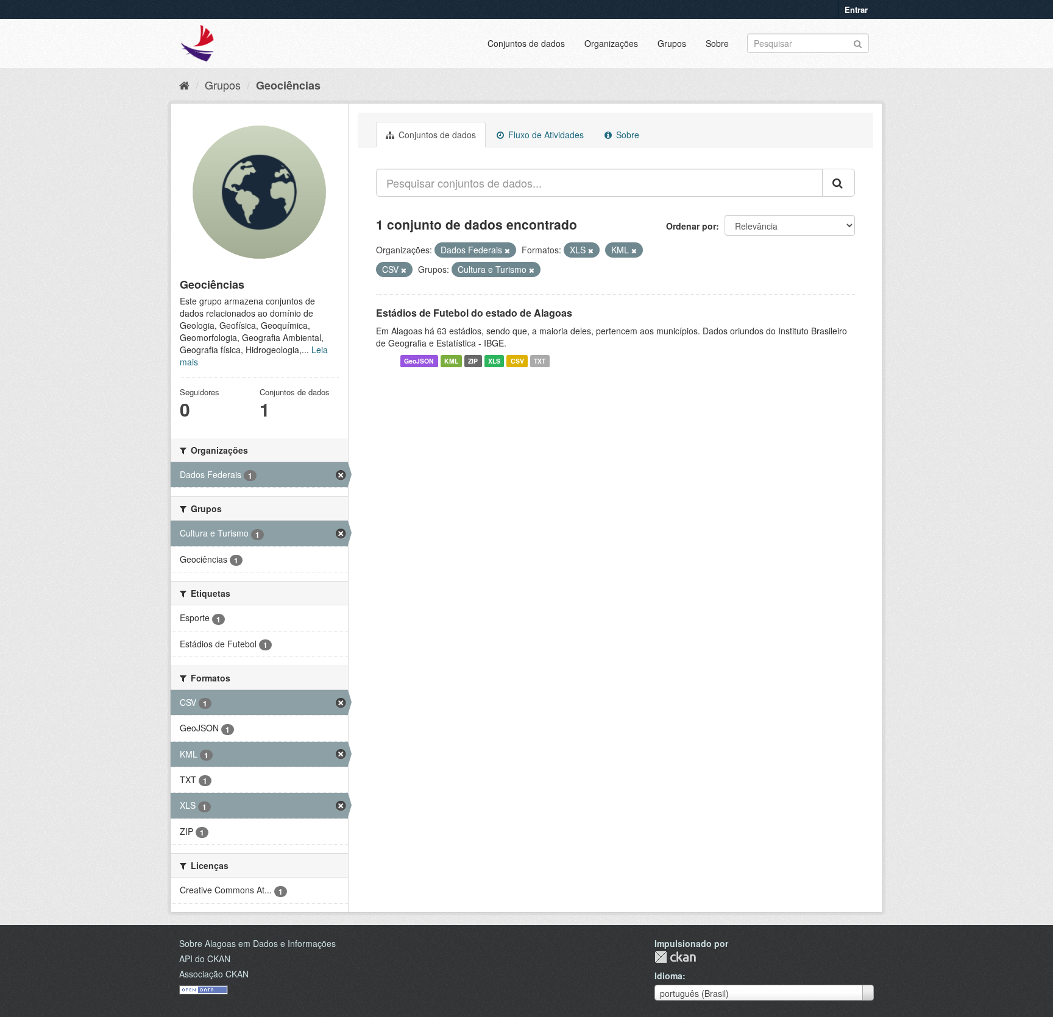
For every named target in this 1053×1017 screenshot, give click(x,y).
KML (451, 360)
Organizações (611, 43)
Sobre (717, 43)
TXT (539, 360)
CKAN (675, 957)
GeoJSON (419, 360)
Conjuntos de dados (526, 43)
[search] (838, 183)
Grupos (672, 43)
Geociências (288, 85)
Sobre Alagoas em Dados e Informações (257, 943)
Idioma (668, 975)
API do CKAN (204, 958)
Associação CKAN (214, 974)
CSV (517, 360)
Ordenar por (691, 226)
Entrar (856, 9)
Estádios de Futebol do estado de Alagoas (474, 313)
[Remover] (507, 250)
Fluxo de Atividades (545, 134)
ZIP (473, 360)
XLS (494, 360)
